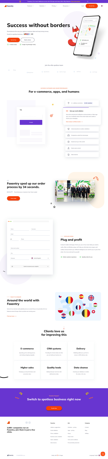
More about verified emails (73, 121)
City (11, 251)
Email (11, 232)
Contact (87, 427)
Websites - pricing (72, 427)
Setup (69, 433)
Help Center (70, 436)
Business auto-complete (56, 436)
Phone (22, 237)
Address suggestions (55, 427)
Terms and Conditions (73, 439)
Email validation (54, 430)
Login (82, 6)
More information (75, 1)
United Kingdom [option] (37, 258)
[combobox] (40, 258)
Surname (33, 227)
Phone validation (54, 433)
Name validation (54, 439)
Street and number (14, 246)
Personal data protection (73, 442)
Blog (86, 430)
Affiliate (87, 433)
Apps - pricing (71, 430)
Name (11, 227)
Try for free (91, 6)
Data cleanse (53, 442)
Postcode (12, 256)
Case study (13, 198)
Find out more (11, 316)
